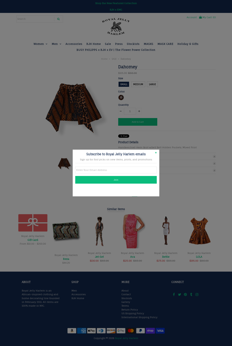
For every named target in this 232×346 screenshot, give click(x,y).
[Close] (155, 153)
